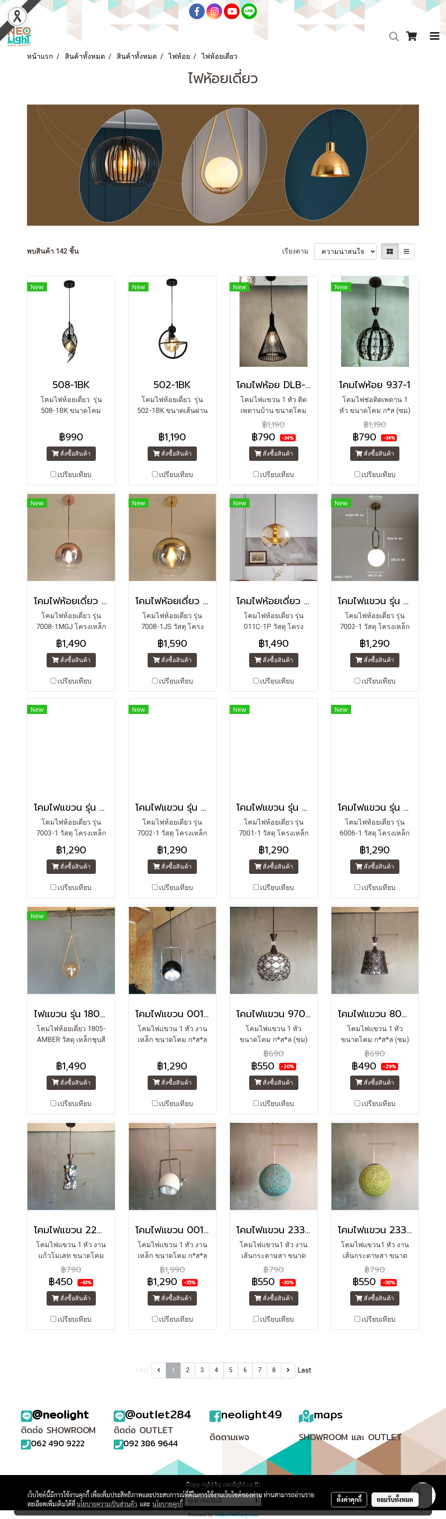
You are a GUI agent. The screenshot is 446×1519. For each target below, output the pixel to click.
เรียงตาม (298, 251)
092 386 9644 (150, 1443)
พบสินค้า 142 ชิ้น (53, 251)
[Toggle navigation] (434, 36)
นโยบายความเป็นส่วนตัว (107, 1504)
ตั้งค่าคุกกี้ (349, 1499)
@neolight (60, 1414)
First (142, 1370)
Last (304, 1370)
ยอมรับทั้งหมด (395, 1499)
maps (328, 1414)
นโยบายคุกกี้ (167, 1504)
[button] (391, 36)
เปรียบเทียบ (74, 474)
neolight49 (251, 1414)
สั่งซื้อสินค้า (75, 453)
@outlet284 (158, 1414)
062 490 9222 (57, 1443)
